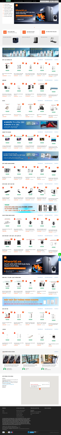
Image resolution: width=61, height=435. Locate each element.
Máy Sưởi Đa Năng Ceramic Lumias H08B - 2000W (41, 343)
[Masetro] (12, 432)
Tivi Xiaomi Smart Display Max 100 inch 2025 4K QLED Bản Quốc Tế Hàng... (42, 146)
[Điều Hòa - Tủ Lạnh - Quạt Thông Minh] (30, 274)
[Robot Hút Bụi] (30, 40)
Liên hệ (3, 411)
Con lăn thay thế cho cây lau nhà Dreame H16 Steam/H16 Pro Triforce (53, 95)
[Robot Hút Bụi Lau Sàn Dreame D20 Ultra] (19, 92)
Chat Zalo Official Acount (7, 382)
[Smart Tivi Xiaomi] (30, 129)
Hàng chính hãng (11, 31)
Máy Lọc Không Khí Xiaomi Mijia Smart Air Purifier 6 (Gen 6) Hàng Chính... (30, 74)
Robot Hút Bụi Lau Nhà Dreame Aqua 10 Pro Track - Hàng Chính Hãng (7, 94)
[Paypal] (3, 432)
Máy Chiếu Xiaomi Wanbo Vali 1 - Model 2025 (41, 178)
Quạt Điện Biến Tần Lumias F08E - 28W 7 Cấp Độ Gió (7, 343)
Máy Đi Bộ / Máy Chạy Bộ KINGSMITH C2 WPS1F (6, 198)
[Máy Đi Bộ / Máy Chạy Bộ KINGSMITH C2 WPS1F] (7, 196)
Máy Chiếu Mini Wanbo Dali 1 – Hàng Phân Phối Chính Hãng (18, 178)
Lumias (4, 329)
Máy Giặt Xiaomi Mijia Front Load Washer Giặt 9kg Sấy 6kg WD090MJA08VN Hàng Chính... (41, 250)
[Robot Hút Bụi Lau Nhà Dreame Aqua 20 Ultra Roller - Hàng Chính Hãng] (42, 92)
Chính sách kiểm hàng (19, 415)
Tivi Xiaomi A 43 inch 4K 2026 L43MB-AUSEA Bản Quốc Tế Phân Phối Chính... (53, 147)
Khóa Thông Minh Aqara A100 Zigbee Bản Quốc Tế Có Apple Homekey (53, 230)
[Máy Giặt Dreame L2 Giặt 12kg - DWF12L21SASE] (7, 248)
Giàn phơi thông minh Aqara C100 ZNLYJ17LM (7, 229)
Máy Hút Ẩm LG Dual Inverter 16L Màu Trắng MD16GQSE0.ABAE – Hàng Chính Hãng (53, 324)
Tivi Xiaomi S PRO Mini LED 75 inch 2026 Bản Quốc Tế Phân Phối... (18, 146)
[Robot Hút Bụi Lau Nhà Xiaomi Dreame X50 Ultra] (30, 92)
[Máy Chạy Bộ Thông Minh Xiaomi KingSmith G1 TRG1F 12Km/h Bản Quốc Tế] (19, 196)
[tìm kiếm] (48, 1)
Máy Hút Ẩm (5, 308)
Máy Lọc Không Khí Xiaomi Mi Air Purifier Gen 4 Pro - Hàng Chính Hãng (53, 75)
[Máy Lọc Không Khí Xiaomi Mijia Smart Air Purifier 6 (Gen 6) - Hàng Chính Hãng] (30, 72)
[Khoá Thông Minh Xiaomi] (30, 212)
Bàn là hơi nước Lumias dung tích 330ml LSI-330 (30, 343)
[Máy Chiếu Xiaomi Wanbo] (30, 160)
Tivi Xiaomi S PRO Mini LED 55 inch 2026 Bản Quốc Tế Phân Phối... (6, 146)
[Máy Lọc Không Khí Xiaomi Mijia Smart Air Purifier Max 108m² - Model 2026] (19, 72)
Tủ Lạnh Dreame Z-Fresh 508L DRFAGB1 (41, 292)
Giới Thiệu (34, 1)
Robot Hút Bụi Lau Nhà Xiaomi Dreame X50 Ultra (29, 94)
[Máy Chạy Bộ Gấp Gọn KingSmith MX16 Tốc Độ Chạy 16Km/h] (54, 197)
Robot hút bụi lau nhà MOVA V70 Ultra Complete (53, 116)
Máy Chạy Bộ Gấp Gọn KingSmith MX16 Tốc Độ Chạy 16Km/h (53, 199)
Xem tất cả (56, 59)
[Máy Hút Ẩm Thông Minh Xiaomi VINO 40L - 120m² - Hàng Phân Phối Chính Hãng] (42, 321)
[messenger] (59, 257)
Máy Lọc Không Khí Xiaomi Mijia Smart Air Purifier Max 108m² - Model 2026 (18, 74)
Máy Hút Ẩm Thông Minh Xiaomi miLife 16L (7, 323)
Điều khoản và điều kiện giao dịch (20, 410)
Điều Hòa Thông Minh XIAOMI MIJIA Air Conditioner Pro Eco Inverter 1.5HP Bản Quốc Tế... (18, 292)
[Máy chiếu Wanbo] (11, 40)
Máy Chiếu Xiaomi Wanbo (8, 163)
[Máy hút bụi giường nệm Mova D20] (7, 113)
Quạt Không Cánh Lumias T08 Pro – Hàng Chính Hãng (19, 343)
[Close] (49, 383)
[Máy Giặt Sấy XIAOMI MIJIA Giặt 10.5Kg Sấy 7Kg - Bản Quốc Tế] (19, 248)
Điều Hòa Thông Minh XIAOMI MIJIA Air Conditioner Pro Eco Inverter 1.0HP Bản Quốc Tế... (6, 292)
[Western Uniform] (6, 432)
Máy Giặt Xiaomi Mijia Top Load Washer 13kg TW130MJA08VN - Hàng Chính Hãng (53, 251)
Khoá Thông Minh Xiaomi (8, 215)
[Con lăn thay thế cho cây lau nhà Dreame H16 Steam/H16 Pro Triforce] (54, 93)
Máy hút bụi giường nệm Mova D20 (6, 115)
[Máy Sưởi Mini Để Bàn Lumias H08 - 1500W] (54, 342)
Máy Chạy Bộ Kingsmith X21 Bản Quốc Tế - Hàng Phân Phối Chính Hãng (30, 198)
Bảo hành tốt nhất (31, 31)
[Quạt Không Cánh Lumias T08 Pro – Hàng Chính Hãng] (19, 341)
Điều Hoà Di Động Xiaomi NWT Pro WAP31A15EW (30, 292)
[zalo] (59, 259)
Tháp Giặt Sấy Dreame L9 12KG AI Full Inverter (30, 250)
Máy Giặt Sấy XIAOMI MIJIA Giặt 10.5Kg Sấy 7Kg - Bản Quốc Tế (18, 250)
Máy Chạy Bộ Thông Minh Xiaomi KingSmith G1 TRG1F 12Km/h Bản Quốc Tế (19, 198)
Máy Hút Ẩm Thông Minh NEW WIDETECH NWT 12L (18, 323)
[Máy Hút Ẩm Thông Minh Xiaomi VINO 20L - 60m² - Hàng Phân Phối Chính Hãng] (30, 321)
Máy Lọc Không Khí (7, 59)
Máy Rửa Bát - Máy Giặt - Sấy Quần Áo (11, 235)
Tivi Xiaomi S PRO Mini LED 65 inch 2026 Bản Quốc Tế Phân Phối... (29, 146)
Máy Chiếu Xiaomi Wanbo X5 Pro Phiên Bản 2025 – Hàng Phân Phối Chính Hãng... (53, 178)
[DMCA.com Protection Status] (36, 432)
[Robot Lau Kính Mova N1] (19, 113)
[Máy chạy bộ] (49, 40)
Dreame (4, 80)
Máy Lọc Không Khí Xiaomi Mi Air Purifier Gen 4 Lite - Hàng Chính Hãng (41, 74)
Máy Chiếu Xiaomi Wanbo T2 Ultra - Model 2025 (30, 178)
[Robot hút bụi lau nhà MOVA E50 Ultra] (42, 113)
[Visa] (9, 432)
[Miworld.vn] (8, 1)
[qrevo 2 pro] (36, 23)
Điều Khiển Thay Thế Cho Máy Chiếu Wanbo (6, 178)
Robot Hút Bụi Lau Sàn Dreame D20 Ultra (18, 94)
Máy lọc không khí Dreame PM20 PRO (7, 74)
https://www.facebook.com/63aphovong (8, 384)
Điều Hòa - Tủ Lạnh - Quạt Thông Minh (11, 277)
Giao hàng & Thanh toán (19, 414)
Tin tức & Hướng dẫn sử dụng (18, 1)
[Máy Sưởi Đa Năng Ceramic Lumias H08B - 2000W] (42, 341)
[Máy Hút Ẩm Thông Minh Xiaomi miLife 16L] (7, 321)
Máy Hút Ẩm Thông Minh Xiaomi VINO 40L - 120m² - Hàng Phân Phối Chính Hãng (41, 323)
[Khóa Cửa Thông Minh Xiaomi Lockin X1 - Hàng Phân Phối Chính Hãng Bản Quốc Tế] (30, 227)
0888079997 (37, 413)
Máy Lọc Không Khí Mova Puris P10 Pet (29, 115)
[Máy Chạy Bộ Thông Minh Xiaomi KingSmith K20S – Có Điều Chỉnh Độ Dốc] (42, 196)
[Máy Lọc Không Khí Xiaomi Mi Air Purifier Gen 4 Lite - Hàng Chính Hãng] (42, 72)
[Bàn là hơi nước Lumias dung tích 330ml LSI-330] (30, 341)
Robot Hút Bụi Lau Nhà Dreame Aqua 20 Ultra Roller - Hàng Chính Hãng (42, 94)
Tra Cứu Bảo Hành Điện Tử (28, 1)
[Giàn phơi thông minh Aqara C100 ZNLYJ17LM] (7, 227)
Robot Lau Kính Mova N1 (17, 114)
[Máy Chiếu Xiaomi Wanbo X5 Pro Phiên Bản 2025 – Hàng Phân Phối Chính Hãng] (54, 176)
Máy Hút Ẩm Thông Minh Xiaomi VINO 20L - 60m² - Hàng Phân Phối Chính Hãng (30, 323)
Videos (3, 410)
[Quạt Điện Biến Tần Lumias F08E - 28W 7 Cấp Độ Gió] (7, 341)
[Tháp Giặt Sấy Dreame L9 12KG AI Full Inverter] (30, 248)
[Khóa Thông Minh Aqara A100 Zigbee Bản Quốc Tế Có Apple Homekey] (54, 228)
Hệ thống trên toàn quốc (51, 31)
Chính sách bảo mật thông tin (20, 411)
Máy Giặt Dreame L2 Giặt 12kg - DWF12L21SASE (7, 250)
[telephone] (59, 254)
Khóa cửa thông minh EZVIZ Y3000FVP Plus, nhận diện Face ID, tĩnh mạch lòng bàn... (18, 229)
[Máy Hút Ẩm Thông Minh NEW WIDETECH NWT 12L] (19, 321)
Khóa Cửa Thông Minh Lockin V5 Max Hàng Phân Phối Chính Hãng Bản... (42, 229)
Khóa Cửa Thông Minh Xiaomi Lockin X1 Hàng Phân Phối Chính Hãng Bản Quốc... (30, 229)
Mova (3, 100)
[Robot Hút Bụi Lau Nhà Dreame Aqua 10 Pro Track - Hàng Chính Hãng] (7, 92)
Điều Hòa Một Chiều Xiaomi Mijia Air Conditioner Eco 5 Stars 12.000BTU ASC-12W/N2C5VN (53, 292)
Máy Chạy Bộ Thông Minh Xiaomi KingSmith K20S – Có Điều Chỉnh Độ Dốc (41, 198)
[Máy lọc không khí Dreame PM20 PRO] (7, 72)
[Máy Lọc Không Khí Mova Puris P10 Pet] (30, 113)
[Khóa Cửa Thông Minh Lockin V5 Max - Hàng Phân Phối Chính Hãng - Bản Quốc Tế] (42, 227)
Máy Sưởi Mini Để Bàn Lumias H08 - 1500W (53, 344)
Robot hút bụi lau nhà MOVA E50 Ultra (41, 115)
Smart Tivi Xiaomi (6, 132)
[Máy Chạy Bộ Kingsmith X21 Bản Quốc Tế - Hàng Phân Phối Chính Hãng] (30, 196)
